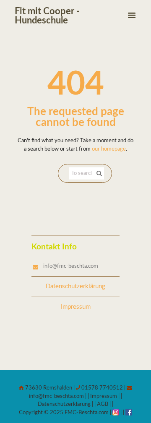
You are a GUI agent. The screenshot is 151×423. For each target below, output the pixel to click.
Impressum (76, 307)
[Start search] (98, 173)
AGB (102, 404)
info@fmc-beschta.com (70, 266)
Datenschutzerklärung (75, 286)
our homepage (109, 149)
